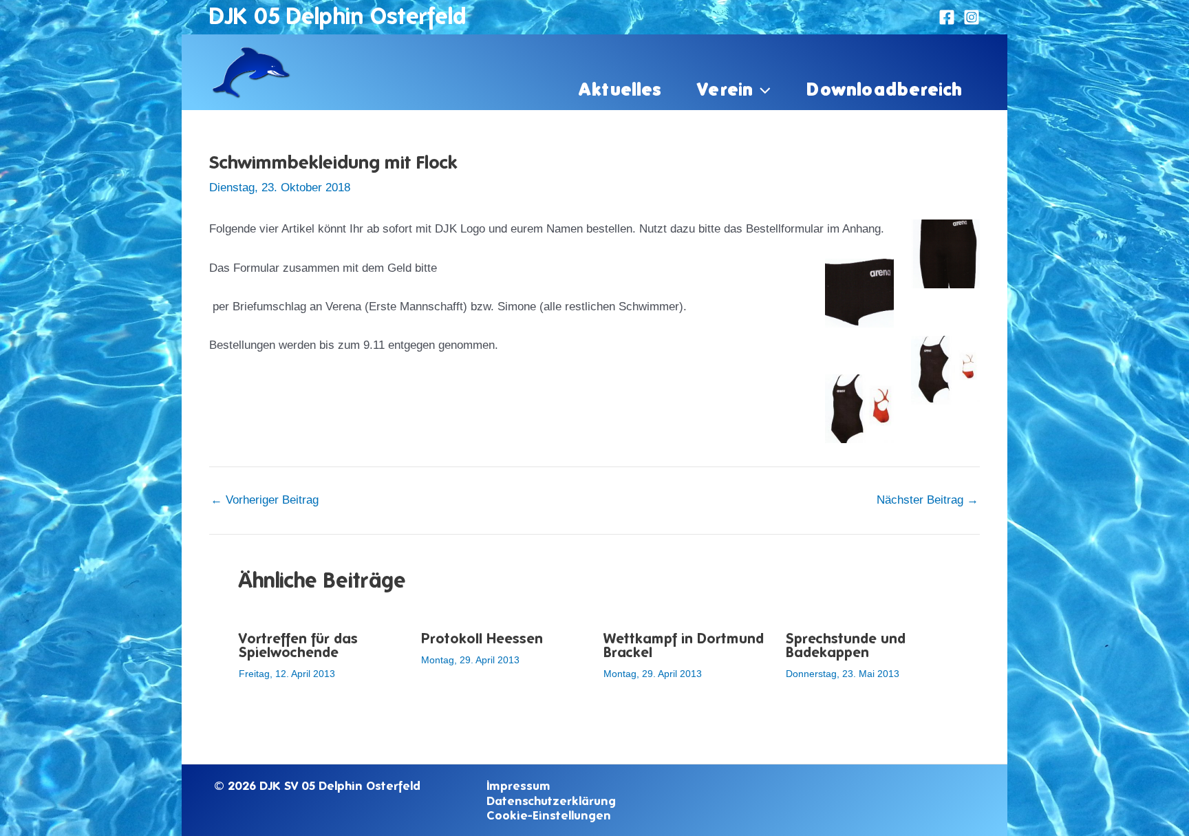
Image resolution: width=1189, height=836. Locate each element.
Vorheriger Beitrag (265, 500)
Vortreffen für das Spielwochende (298, 645)
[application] (762, 89)
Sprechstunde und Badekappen (846, 645)
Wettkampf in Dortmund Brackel (683, 645)
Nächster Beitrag (927, 500)
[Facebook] (947, 17)
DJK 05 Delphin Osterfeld (337, 15)
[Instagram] (971, 17)
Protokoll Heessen (482, 638)
